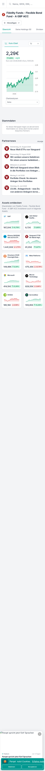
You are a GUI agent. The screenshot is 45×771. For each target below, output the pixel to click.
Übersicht (6, 29)
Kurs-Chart (13, 43)
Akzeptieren (32, 767)
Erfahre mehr (38, 761)
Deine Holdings (23, 29)
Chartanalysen (12, 98)
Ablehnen (11, 767)
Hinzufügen (11, 23)
